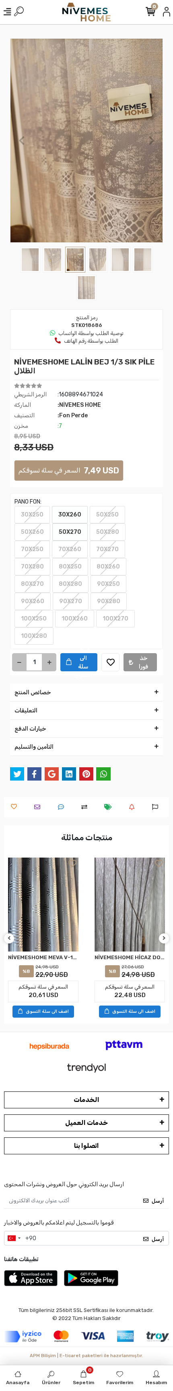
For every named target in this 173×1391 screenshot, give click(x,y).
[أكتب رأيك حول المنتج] (63, 807)
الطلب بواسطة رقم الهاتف (91, 341)
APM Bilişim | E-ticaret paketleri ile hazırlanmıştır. (86, 1355)
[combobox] (13, 1238)
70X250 (32, 549)
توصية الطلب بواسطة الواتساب (91, 333)
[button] (21, 140)
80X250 (70, 566)
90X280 (108, 601)
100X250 (34, 618)
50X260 (32, 532)
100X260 (75, 618)
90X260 (32, 601)
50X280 (107, 532)
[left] (9, 938)
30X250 (32, 514)
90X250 (108, 584)
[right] (164, 938)
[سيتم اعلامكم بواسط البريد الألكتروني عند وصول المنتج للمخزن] (133, 807)
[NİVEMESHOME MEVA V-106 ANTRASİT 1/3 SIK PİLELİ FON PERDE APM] (43, 905)
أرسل (158, 1201)
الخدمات (86, 1100)
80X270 (32, 584)
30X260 (69, 514)
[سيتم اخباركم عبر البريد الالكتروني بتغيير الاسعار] (110, 807)
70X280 (32, 566)
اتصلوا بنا (86, 1145)
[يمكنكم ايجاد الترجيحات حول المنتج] (157, 807)
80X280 (70, 584)
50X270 (70, 532)
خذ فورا (143, 662)
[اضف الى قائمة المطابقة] (86, 807)
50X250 (107, 514)
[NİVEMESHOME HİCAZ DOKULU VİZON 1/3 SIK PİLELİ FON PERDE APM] (130, 905)
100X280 (34, 636)
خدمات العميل (86, 1123)
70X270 (107, 549)
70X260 (69, 549)
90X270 (70, 601)
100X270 (115, 618)
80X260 (108, 566)
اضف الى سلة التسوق (83, 662)
